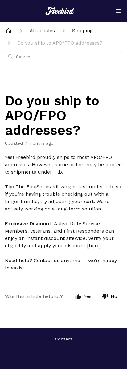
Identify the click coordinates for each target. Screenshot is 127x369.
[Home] (8, 30)
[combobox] (63, 56)
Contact (63, 338)
